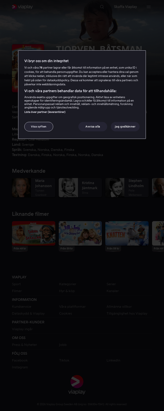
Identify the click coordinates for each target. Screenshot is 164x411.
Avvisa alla (92, 126)
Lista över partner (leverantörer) (45, 112)
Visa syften (39, 126)
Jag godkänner (125, 126)
